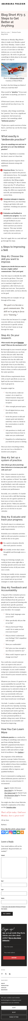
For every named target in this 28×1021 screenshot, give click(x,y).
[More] (22, 832)
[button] (2, 4)
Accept (14, 1007)
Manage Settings (14, 1017)
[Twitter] (7, 832)
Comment (3, 855)
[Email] (18, 832)
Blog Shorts (4, 34)
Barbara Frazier (14, 4)
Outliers (20, 752)
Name (2, 881)
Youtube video (11, 807)
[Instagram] (10, 832)
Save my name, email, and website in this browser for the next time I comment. (13, 908)
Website (2, 898)
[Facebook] (3, 832)
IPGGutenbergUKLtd (17, 78)
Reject (14, 1012)
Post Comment (7, 913)
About (3, 983)
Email (2, 889)
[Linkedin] (14, 832)
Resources (4, 989)
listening (21, 343)
